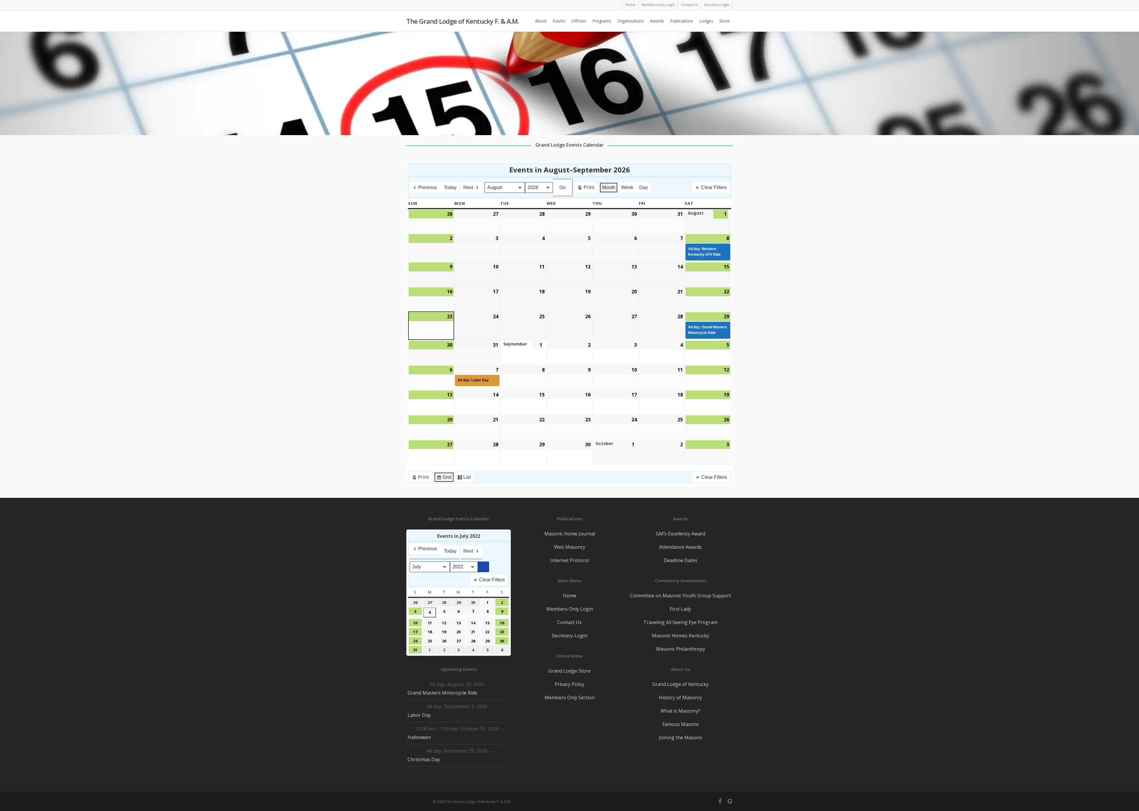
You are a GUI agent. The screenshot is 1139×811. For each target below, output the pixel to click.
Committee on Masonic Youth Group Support (680, 595)
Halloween (419, 737)
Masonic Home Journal (569, 533)
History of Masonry (680, 697)
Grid (443, 479)
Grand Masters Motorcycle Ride (442, 693)
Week (627, 187)
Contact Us (569, 622)
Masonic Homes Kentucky (680, 635)
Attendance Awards (680, 547)
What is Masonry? (680, 711)
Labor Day (419, 715)
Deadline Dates (680, 560)
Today (450, 187)
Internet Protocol (569, 560)
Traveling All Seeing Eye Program (680, 622)
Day (643, 187)
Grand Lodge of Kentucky (680, 684)
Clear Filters (714, 187)
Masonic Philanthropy (680, 649)
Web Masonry (569, 547)
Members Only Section (570, 697)
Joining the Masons (680, 737)
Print (585, 188)
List (464, 479)
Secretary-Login (569, 635)
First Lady (680, 609)
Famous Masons (680, 724)
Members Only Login (569, 609)
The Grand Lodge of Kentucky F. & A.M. (462, 21)
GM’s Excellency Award (680, 533)
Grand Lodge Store (569, 671)
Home (569, 595)
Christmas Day (424, 759)
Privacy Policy (569, 684)
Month (608, 187)
